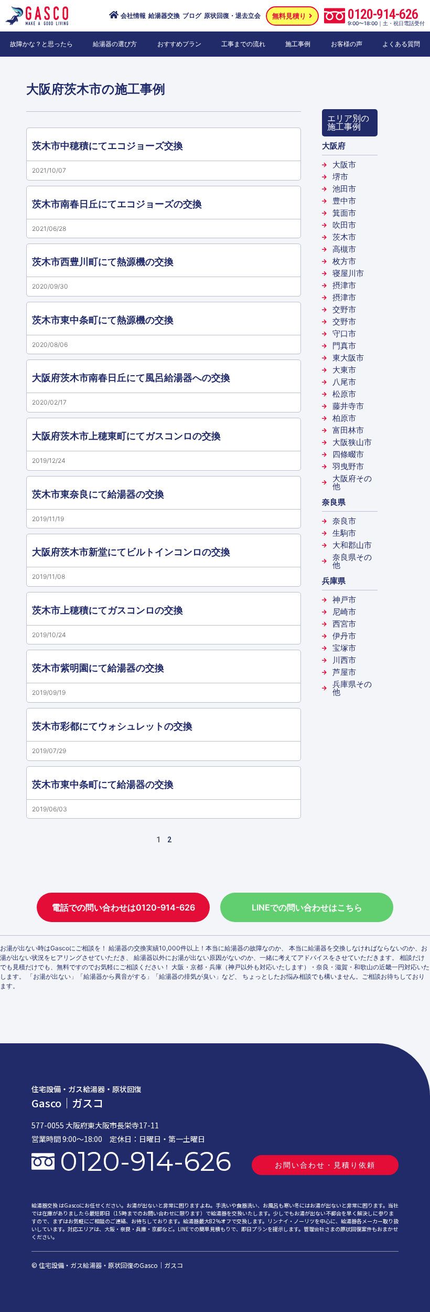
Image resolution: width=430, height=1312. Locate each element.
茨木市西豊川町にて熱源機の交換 (103, 261)
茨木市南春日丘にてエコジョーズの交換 (117, 203)
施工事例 (297, 44)
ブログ (191, 15)
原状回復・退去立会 (232, 15)
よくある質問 (401, 44)
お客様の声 (346, 44)
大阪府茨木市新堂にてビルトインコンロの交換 (131, 551)
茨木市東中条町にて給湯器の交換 (103, 784)
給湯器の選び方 (115, 44)
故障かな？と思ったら (41, 44)
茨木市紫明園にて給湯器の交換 (98, 667)
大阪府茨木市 (64, 89)
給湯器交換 (164, 15)
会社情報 (133, 15)
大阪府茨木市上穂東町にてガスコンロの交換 (126, 435)
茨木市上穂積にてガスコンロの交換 (107, 610)
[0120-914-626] (334, 15)
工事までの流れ (243, 44)
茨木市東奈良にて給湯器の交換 (98, 494)
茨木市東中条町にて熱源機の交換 (103, 319)
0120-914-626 (383, 14)
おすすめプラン (179, 44)
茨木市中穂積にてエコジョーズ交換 (107, 145)
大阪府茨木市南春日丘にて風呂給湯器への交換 (131, 377)
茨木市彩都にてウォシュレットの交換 (112, 726)
